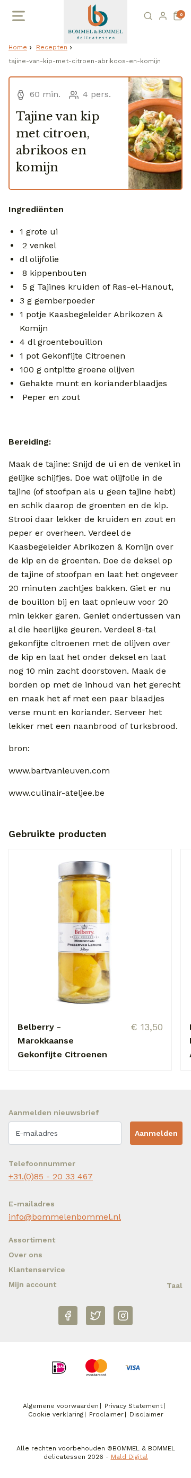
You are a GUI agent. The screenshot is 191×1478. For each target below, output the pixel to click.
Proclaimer (106, 1414)
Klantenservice (36, 1269)
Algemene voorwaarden (61, 1406)
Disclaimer (146, 1414)
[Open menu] (17, 16)
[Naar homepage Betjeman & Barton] (95, 21)
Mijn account (32, 1284)
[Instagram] (123, 1315)
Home (17, 47)
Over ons (25, 1254)
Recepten (51, 47)
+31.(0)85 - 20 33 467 (50, 1176)
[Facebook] (67, 1315)
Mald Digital (129, 1456)
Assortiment (31, 1240)
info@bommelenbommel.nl (64, 1217)
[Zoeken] (148, 16)
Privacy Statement (133, 1406)
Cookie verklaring (55, 1414)
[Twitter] (95, 1315)
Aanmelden (156, 1133)
